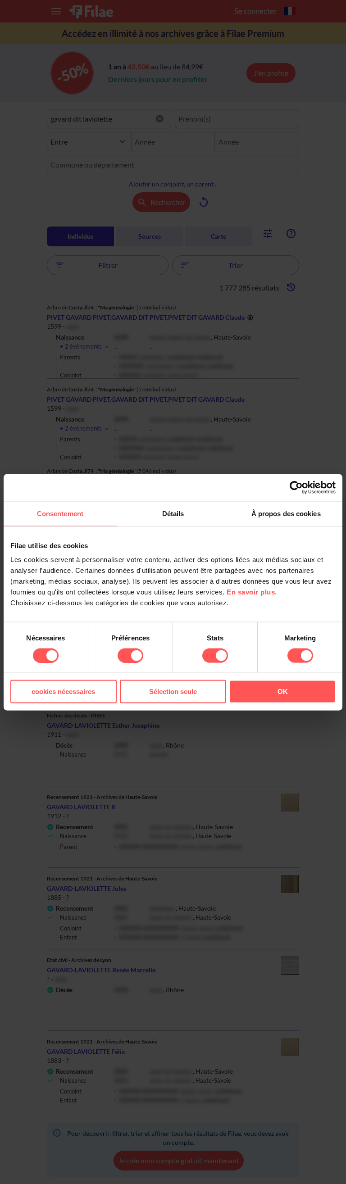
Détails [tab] (173, 513)
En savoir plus (251, 592)
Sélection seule (173, 691)
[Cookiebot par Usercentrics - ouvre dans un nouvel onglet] (296, 487)
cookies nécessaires (63, 691)
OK (283, 691)
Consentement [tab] (60, 513)
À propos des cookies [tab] (286, 513)
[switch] (130, 655)
